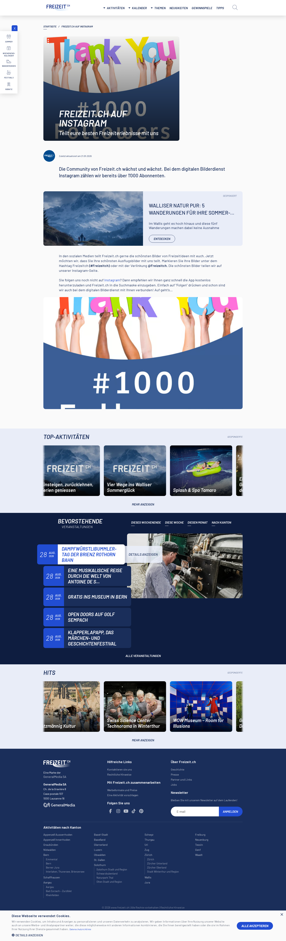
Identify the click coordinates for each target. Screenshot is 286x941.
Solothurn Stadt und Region (112, 869)
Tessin (199, 844)
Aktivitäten (116, 8)
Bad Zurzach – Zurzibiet (59, 891)
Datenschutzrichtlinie (80, 929)
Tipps (220, 8)
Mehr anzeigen (143, 504)
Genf (198, 849)
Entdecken (162, 238)
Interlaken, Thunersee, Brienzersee (65, 871)
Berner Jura (52, 867)
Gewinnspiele (202, 8)
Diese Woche (174, 522)
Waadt (199, 854)
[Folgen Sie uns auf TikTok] (133, 811)
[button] (121, 935)
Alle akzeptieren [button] (254, 926)
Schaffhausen (51, 877)
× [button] (281, 914)
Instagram (112, 280)
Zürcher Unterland (157, 863)
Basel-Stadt (101, 834)
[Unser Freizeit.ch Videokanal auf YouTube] (126, 811)
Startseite (49, 26)
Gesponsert (230, 195)
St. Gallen (99, 859)
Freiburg (200, 834)
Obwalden (100, 854)
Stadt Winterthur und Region (163, 871)
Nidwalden (49, 849)
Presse (175, 774)
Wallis (148, 877)
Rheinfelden (52, 895)
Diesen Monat (198, 522)
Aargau (50, 887)
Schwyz (149, 834)
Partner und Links (181, 779)
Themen (160, 8)
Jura (147, 882)
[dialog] (143, 925)
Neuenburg (201, 839)
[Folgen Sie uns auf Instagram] (118, 811)
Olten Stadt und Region (109, 881)
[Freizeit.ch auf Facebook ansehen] (110, 811)
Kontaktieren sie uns (119, 769)
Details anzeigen (143, 554)
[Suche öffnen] (235, 7)
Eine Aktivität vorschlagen (122, 795)
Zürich (150, 859)
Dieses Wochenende (146, 522)
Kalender (139, 8)
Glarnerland (101, 844)
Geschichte (177, 769)
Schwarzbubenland (107, 873)
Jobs (174, 784)
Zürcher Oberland (156, 867)
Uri (146, 844)
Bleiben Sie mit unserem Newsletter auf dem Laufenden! (204, 800)
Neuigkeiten (178, 8)
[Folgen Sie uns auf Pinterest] (141, 811)
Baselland (99, 839)
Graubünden (50, 844)
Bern (48, 863)
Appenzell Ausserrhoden (57, 834)
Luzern (98, 849)
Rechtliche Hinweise (119, 774)
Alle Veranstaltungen (143, 656)
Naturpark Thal (105, 877)
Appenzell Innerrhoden (56, 839)
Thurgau (149, 839)
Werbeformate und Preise (122, 790)
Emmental (51, 859)
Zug (147, 849)
